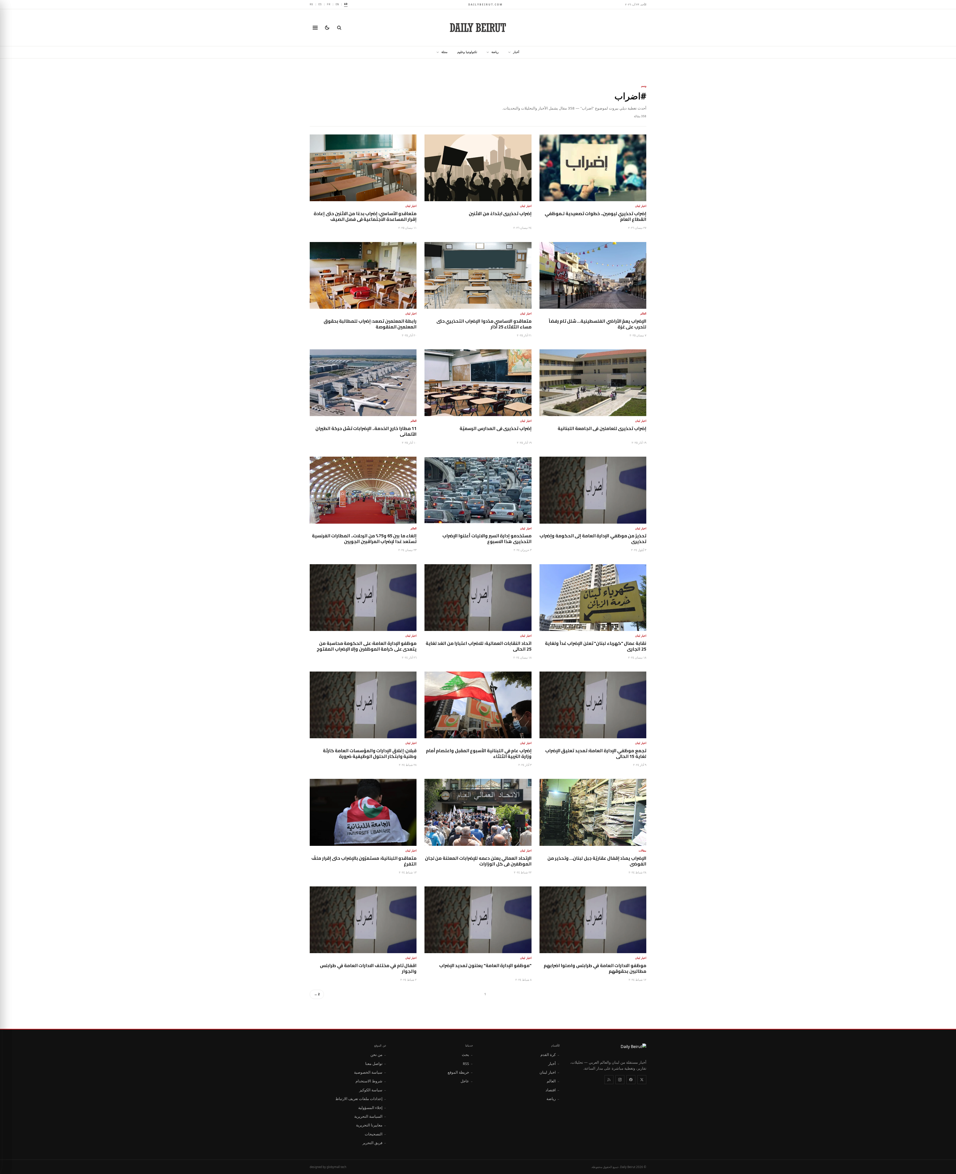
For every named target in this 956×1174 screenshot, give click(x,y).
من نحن (378, 1054)
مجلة (444, 52)
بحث (467, 1054)
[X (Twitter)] (641, 1079)
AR (346, 4)
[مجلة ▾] (436, 52)
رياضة (495, 52)
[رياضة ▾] (486, 52)
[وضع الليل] (327, 27)
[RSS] (608, 1079)
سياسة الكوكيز (372, 1089)
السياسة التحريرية (370, 1116)
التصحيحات (375, 1133)
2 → (317, 994)
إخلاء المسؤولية (372, 1107)
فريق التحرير (374, 1142)
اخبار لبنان (549, 1072)
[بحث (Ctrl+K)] (339, 27)
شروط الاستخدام (371, 1080)
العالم (553, 1080)
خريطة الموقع (460, 1072)
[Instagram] (619, 1079)
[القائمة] (315, 27)
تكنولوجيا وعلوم (467, 52)
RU (311, 4)
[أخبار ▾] (508, 52)
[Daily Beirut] (478, 27)
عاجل (467, 1080)
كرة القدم (550, 1054)
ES (320, 4)
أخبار (516, 52)
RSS (468, 1063)
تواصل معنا (375, 1063)
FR (328, 4)
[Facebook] (630, 1079)
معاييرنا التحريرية (371, 1124)
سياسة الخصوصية (370, 1072)
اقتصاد (552, 1089)
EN (337, 4)
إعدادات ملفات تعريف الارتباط (360, 1098)
